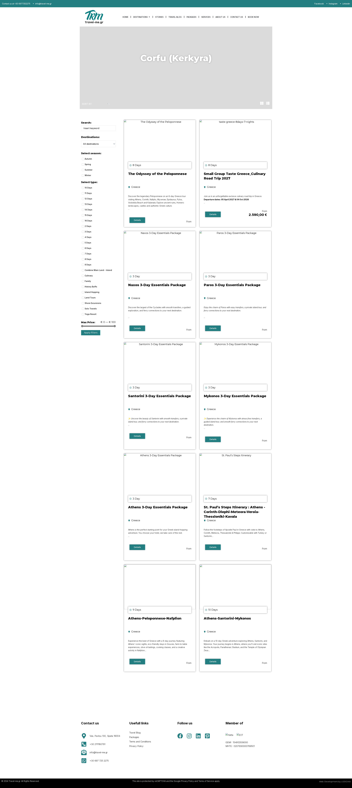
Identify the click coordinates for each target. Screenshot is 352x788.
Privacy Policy (136, 746)
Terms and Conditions (140, 741)
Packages (134, 737)
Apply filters (90, 332)
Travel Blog (135, 732)
